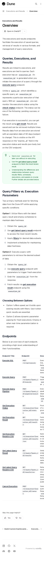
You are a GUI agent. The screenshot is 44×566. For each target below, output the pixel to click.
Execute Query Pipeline (8, 390)
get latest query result (27, 162)
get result (21, 124)
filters (16, 238)
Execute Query (8, 377)
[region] (22, 428)
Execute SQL (7, 360)
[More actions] (41, 4)
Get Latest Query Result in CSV (9, 468)
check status (8, 108)
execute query (9, 85)
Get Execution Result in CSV (8, 435)
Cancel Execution (9, 486)
